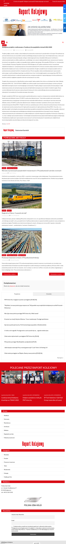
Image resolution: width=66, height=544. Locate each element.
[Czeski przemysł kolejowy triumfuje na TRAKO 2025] (11, 381)
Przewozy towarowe (12, 168)
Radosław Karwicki (19, 50)
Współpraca (7, 423)
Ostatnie (48, 294)
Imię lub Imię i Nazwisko (18, 514)
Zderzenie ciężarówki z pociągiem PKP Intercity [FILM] (21, 336)
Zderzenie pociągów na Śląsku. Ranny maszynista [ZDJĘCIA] (23, 353)
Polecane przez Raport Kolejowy (33, 367)
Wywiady (6, 454)
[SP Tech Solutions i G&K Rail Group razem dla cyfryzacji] (54, 381)
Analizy (4, 45)
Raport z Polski (22, 255)
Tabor (5, 466)
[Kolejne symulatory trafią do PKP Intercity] (33, 381)
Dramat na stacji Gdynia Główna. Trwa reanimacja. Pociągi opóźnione (26, 319)
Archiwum (6, 426)
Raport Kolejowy (12, 173)
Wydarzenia (7, 469)
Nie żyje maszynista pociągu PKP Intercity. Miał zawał (21, 313)
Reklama (6, 430)
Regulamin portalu (9, 434)
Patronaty (6, 419)
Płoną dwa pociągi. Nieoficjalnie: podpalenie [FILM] (20, 342)
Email (13, 520)
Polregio (6, 473)
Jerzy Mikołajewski (15, 215)
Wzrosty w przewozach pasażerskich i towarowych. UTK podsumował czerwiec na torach (31, 171)
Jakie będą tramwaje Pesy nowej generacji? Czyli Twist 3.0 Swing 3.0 (25, 347)
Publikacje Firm (8, 477)
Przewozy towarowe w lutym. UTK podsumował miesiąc (20, 258)
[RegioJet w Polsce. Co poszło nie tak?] (33, 195)
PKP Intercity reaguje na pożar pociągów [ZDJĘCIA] (20, 299)
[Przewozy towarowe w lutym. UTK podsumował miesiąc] (33, 240)
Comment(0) (30, 50)
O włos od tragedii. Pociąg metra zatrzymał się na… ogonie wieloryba (26, 330)
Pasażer (9, 210)
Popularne (17, 294)
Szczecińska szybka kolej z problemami (11, 274)
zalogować (12, 286)
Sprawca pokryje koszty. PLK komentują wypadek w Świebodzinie (25, 325)
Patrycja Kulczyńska (14, 260)
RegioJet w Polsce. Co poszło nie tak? (14, 213)
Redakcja (6, 415)
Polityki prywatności (9, 437)
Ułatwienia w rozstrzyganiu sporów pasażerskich (57, 274)
